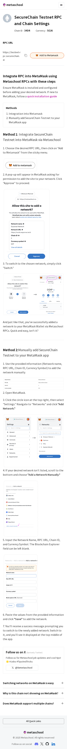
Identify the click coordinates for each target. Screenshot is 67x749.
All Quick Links (33, 721)
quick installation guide (42, 96)
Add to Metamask (48, 55)
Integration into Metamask (25, 113)
